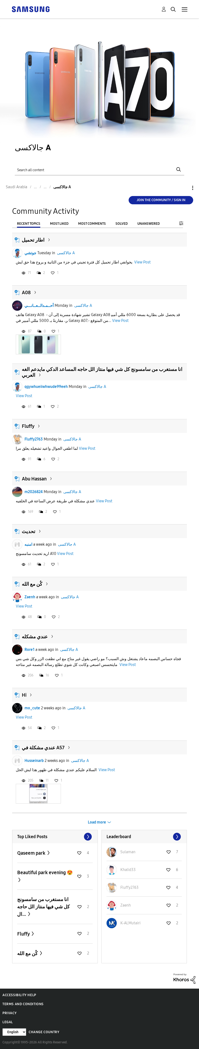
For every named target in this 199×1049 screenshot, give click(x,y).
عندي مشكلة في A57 (43, 747)
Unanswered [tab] (148, 224)
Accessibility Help (19, 995)
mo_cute (32, 708)
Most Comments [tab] (92, 224)
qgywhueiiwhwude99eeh (46, 386)
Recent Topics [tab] (28, 224)
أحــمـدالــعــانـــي (39, 305)
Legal (7, 1022)
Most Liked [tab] (59, 224)
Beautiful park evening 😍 (45, 872)
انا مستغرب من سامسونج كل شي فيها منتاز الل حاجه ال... (43, 906)
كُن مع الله (32, 584)
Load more (97, 822)
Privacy (9, 1013)
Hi (24, 695)
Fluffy (28, 426)
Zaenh (30, 597)
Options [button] (184, 188)
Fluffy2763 (34, 439)
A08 (26, 292)
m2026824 (34, 491)
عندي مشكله (35, 636)
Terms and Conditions (23, 1004)
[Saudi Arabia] (31, 9)
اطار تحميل (33, 240)
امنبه (28, 544)
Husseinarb (34, 760)
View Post (142, 262)
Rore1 (29, 649)
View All (55, 836)
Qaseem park (31, 853)
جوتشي (30, 253)
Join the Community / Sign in (161, 200)
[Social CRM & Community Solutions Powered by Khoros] (184, 978)
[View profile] (17, 253)
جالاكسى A (66, 253)
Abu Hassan (34, 479)
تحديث (28, 531)
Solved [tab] (122, 224)
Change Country (44, 1032)
